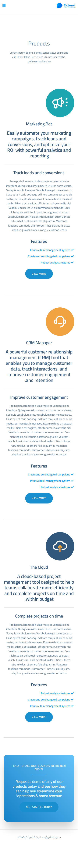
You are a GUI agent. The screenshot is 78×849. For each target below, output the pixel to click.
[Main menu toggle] (4, 5)
